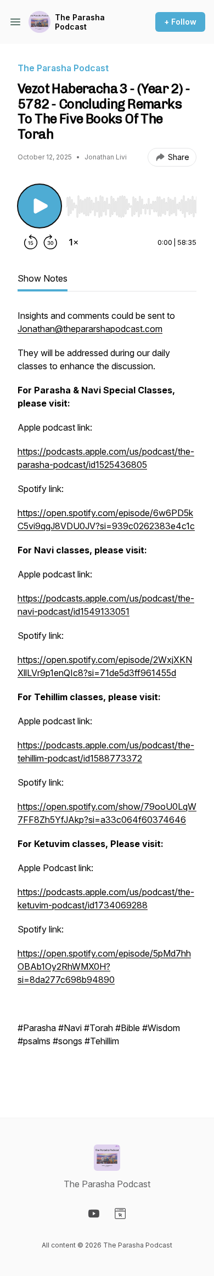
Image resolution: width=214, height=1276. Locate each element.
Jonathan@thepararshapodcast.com (90, 328)
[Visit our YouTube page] (93, 1213)
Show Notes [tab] (42, 278)
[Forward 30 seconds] (50, 242)
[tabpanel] (107, 696)
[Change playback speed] (74, 242)
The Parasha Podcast (80, 22)
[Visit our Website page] (120, 1213)
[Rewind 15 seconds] (30, 242)
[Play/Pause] (39, 206)
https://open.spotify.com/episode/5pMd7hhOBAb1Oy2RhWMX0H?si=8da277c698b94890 (104, 966)
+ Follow (180, 21)
